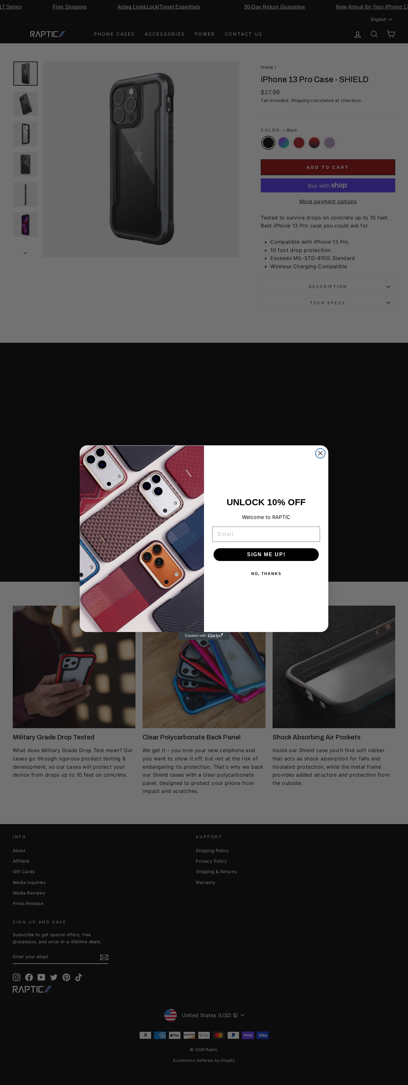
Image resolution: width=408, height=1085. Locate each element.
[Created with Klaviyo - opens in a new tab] (203, 636)
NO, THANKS (266, 573)
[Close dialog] (320, 453)
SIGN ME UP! (266, 554)
